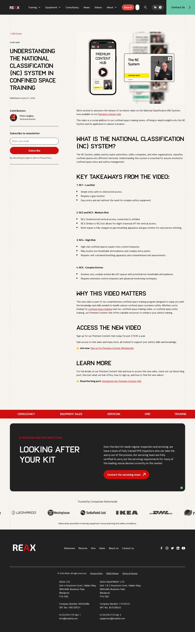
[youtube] (183, 548)
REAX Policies (112, 573)
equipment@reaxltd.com (112, 618)
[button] (34, 7)
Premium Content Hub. (109, 114)
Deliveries (69, 548)
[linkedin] (178, 548)
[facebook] (161, 548)
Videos (98, 7)
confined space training (100, 309)
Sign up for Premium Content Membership (112, 348)
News (87, 7)
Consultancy (72, 7)
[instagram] (167, 548)
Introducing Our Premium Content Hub (121, 381)
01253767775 (66, 614)
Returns (83, 548)
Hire (93, 548)
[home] (18, 7)
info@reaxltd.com (68, 618)
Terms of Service (130, 573)
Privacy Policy (96, 573)
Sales (102, 548)
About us (114, 548)
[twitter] (172, 548)
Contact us (128, 548)
